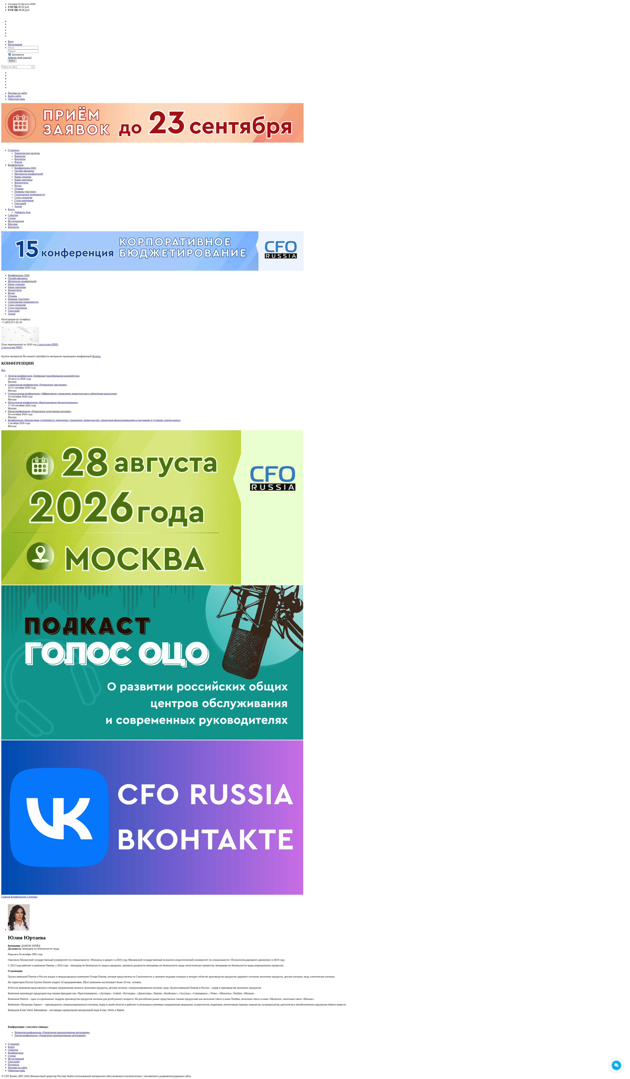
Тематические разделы (27, 153)
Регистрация (15, 44)
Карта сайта (14, 96)
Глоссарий (20, 203)
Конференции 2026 (25, 168)
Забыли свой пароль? (20, 57)
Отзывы (18, 188)
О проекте (13, 150)
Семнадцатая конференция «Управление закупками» (37, 384)
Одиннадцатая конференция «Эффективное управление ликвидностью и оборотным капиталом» (62, 393)
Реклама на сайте (17, 93)
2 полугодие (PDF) (11, 347)
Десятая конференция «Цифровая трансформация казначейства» (44, 375)
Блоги (11, 209)
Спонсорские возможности (29, 194)
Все (3, 370)
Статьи (12, 218)
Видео (17, 185)
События (13, 215)
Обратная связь (16, 99)
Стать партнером (23, 200)
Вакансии (19, 156)
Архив (18, 206)
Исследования (16, 221)
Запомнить (18, 54)
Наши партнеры (23, 179)
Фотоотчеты (21, 182)
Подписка (13, 1064)
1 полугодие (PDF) (47, 344)
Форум (18, 162)
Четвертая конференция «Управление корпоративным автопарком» (52, 1032)
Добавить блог (22, 212)
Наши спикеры (22, 176)
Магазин (13, 224)
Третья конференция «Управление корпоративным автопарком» (50, 1035)
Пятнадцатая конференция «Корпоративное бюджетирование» (43, 402)
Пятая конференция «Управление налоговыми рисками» (39, 411)
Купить (96, 356)
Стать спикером (23, 197)
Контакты (19, 159)
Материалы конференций (28, 173)
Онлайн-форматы (24, 170)
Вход (10, 41)
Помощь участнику (25, 191)
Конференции (15, 165)
